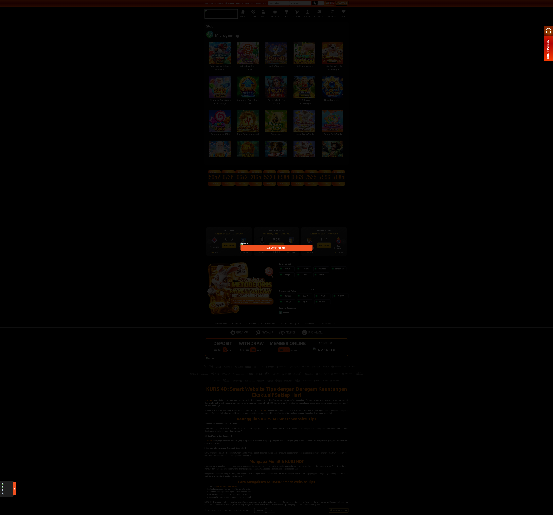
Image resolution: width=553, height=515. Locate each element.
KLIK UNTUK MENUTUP (276, 248)
